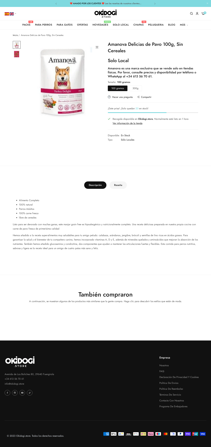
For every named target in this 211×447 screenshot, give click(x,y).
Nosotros (164, 365)
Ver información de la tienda (127, 123)
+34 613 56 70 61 (139, 76)
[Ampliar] (97, 47)
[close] (207, 3)
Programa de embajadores (173, 406)
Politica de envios (168, 383)
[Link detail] (8, 393)
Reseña (118, 185)
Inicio (15, 35)
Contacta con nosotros (171, 400)
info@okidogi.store (14, 383)
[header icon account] (197, 13)
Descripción (95, 185)
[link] (184, 25)
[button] (56, 3)
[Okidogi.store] (105, 13)
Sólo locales (127, 139)
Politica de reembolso (171, 389)
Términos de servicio (170, 394)
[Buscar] (191, 13)
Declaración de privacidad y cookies (179, 377)
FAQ (161, 371)
